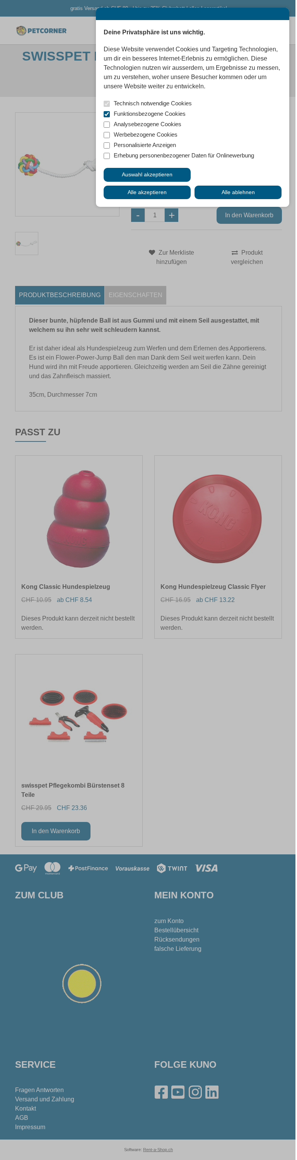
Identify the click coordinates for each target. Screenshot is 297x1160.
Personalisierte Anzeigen (145, 145)
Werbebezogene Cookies (146, 134)
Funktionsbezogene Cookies (150, 113)
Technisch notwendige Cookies (153, 103)
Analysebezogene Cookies (147, 124)
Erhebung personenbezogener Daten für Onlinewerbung (184, 155)
